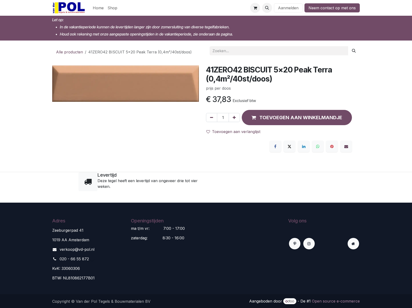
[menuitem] (98, 8)
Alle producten (69, 52)
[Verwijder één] (211, 117)
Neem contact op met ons (332, 7)
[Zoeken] (354, 50)
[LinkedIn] (303, 146)
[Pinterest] (332, 146)
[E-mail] (346, 146)
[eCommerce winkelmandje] (255, 8)
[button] (267, 8)
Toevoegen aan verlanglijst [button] (236, 131)
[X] (289, 146)
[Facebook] (275, 146)
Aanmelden (288, 7)
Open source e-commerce (336, 301)
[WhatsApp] (318, 146)
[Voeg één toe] (234, 117)
